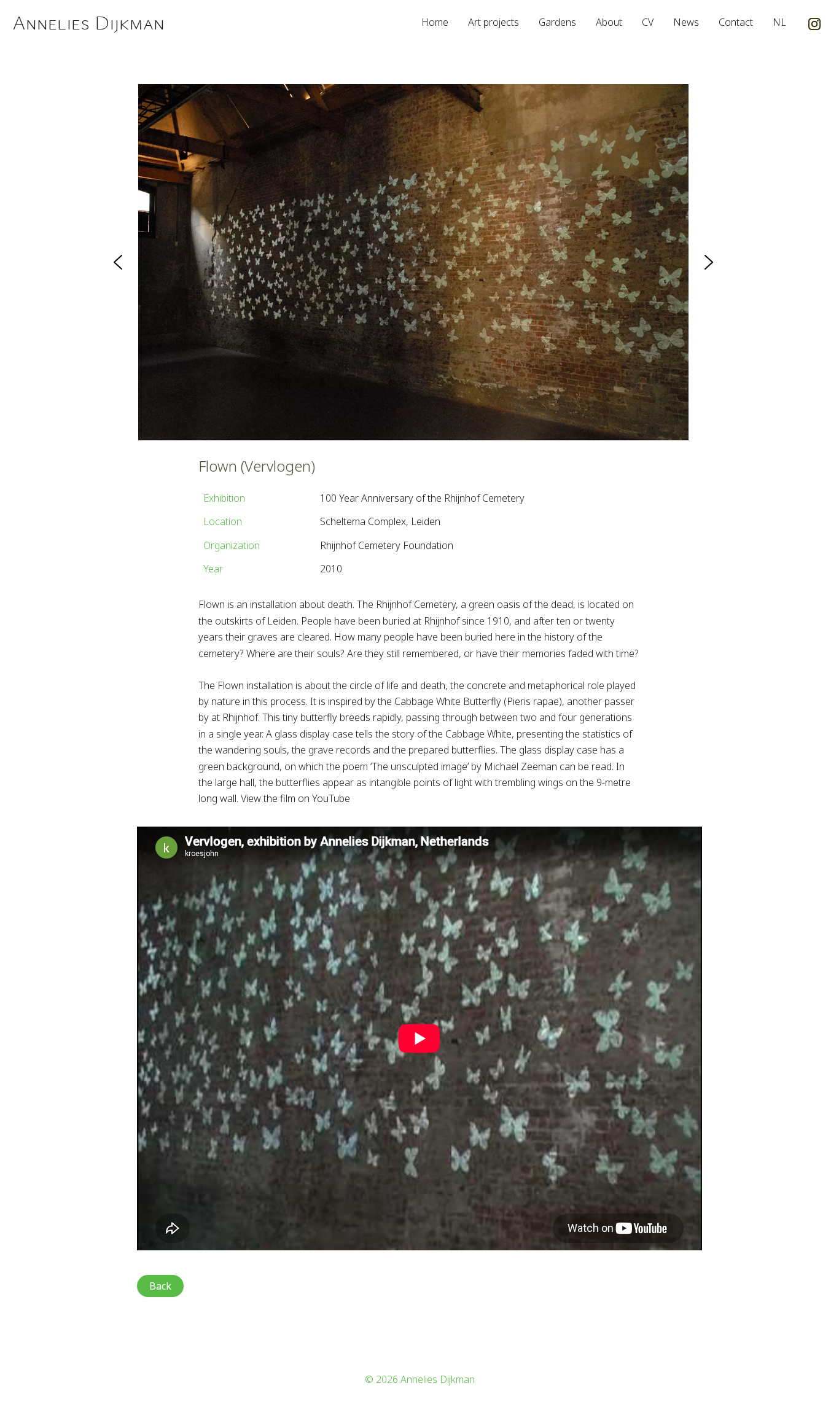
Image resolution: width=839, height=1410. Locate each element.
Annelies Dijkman (88, 22)
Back (160, 1286)
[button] (118, 262)
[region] (419, 262)
